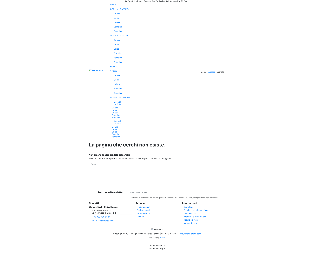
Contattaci (188, 207)
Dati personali (143, 210)
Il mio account (143, 207)
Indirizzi (140, 216)
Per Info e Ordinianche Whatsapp (157, 247)
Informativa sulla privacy (195, 216)
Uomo (116, 18)
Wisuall (162, 238)
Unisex (117, 22)
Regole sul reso (191, 220)
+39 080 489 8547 (101, 217)
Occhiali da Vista (117, 122)
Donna (117, 13)
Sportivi (117, 53)
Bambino (118, 27)
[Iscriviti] (216, 192)
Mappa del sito (190, 223)
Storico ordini (143, 213)
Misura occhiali (190, 213)
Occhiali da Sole (117, 103)
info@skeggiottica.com (103, 220)
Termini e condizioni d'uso (196, 210)
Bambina (118, 31)
